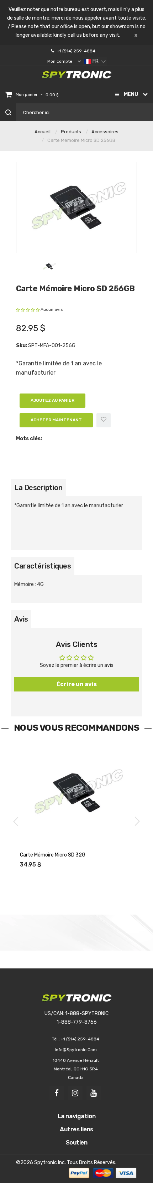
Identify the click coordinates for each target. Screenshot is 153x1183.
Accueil (43, 131)
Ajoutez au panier (52, 400)
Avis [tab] (21, 619)
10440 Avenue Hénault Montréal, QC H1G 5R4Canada (76, 1069)
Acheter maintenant (56, 419)
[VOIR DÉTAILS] (26, 755)
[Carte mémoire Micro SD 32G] (76, 793)
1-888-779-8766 (77, 1022)
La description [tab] (38, 487)
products (71, 131)
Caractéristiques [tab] (42, 566)
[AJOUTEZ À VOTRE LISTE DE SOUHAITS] (26, 769)
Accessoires (104, 131)
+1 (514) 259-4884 (76, 50)
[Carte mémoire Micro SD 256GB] (49, 266)
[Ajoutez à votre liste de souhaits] (103, 420)
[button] (94, 61)
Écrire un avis (77, 684)
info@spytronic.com (76, 1049)
